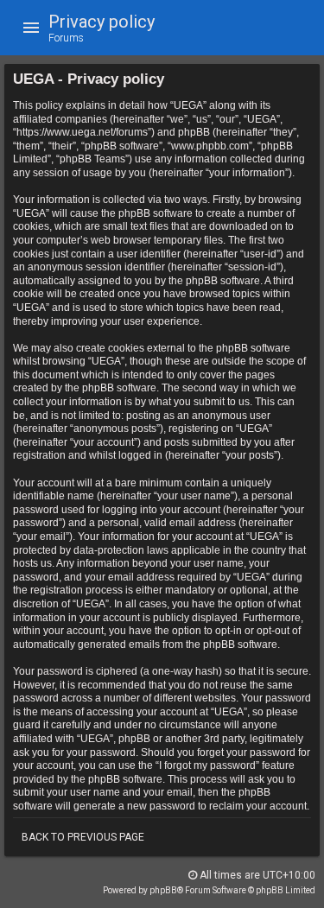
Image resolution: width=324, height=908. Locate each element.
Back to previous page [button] (83, 837)
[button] (31, 27)
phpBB (163, 890)
